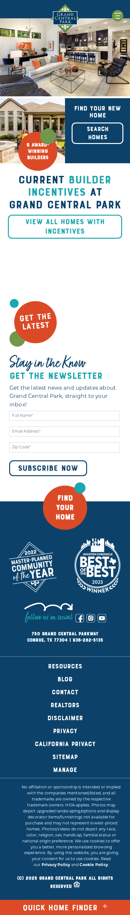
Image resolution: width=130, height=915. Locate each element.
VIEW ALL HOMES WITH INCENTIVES (65, 226)
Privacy (65, 731)
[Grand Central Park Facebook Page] (79, 618)
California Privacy (65, 744)
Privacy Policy (56, 865)
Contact (65, 692)
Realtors (65, 705)
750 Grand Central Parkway (65, 634)
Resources (65, 666)
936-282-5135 (88, 640)
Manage (65, 770)
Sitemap (65, 757)
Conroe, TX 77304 (47, 640)
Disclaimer (65, 718)
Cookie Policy (94, 865)
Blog (65, 679)
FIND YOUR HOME (65, 507)
